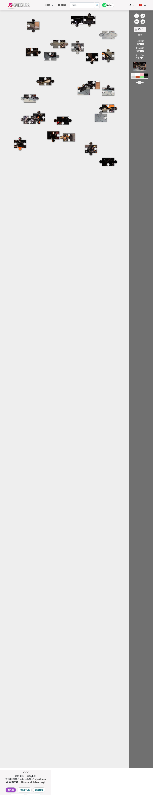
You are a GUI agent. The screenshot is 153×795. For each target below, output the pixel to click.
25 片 (140, 29)
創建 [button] (63, 5)
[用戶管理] (131, 5)
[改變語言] (142, 5)
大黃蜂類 (39, 790)
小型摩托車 (24, 790)
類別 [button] (48, 5)
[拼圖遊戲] (19, 5)
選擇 (140, 35)
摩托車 (11, 790)
